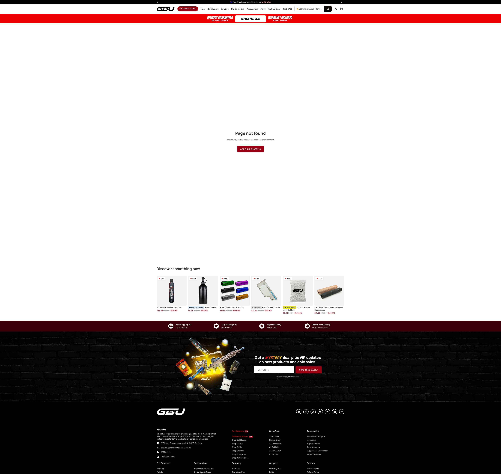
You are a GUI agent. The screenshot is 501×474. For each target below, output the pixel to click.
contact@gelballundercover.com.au (176, 447)
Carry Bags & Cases (202, 472)
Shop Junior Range (240, 458)
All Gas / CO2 (275, 450)
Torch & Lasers (313, 447)
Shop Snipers (238, 450)
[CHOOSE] (245, 301)
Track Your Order (167, 456)
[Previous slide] (191, 290)
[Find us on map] (158, 443)
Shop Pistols (237, 443)
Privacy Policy (313, 468)
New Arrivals (274, 440)
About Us (236, 468)
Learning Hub (275, 468)
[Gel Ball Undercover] (166, 9)
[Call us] (158, 452)
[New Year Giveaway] (250, 18)
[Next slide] (215, 290)
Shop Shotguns (239, 454)
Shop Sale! (274, 436)
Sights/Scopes (313, 443)
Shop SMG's (237, 447)
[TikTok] (313, 411)
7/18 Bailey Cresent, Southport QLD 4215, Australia (181, 443)
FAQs (271, 472)
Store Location (238, 472)
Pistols (160, 472)
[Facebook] (298, 411)
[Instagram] (306, 411)
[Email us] (158, 447)
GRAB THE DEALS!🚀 (308, 370)
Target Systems (314, 454)
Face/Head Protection (204, 468)
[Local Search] (341, 411)
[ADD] (182, 301)
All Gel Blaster (275, 443)
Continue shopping (250, 149)
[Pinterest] (327, 411)
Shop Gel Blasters (239, 440)
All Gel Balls (274, 447)
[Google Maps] (334, 411)
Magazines (311, 440)
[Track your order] (158, 456)
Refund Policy (313, 472)
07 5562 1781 (166, 452)
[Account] (336, 9)
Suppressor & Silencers (317, 450)
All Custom (274, 454)
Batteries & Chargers (316, 436)
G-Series (160, 468)
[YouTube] (320, 411)
